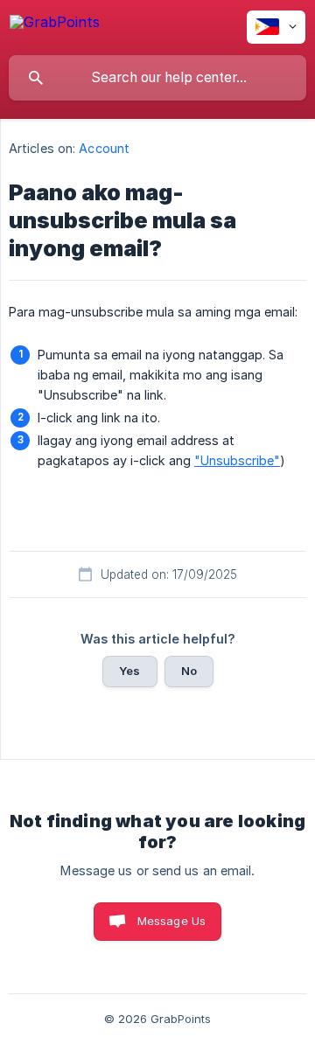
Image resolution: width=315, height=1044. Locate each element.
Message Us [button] (171, 921)
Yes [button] (129, 671)
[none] (55, 24)
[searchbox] (157, 78)
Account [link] (104, 148)
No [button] (189, 671)
